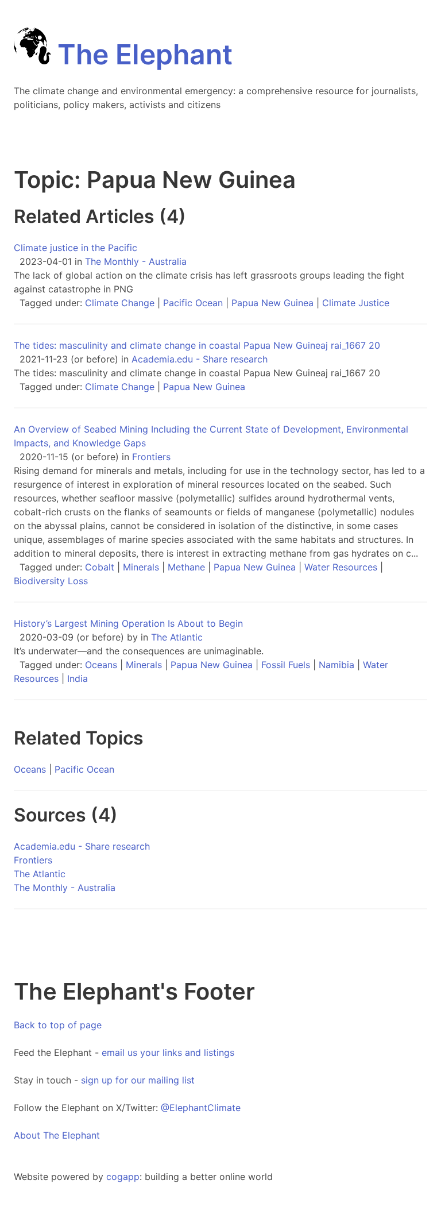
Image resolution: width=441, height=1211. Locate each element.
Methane (186, 567)
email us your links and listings (168, 1052)
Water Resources (340, 567)
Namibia (336, 664)
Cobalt (99, 567)
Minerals (141, 567)
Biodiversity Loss (51, 581)
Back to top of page (58, 1025)
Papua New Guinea (272, 302)
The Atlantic (177, 637)
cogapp (123, 1176)
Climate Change (119, 302)
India (77, 678)
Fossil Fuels (285, 664)
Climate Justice (355, 302)
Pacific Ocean (193, 302)
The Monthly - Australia (136, 261)
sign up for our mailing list (138, 1080)
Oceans (101, 664)
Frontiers (151, 456)
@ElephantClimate (201, 1107)
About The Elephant (57, 1135)
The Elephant (142, 54)
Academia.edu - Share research (199, 359)
